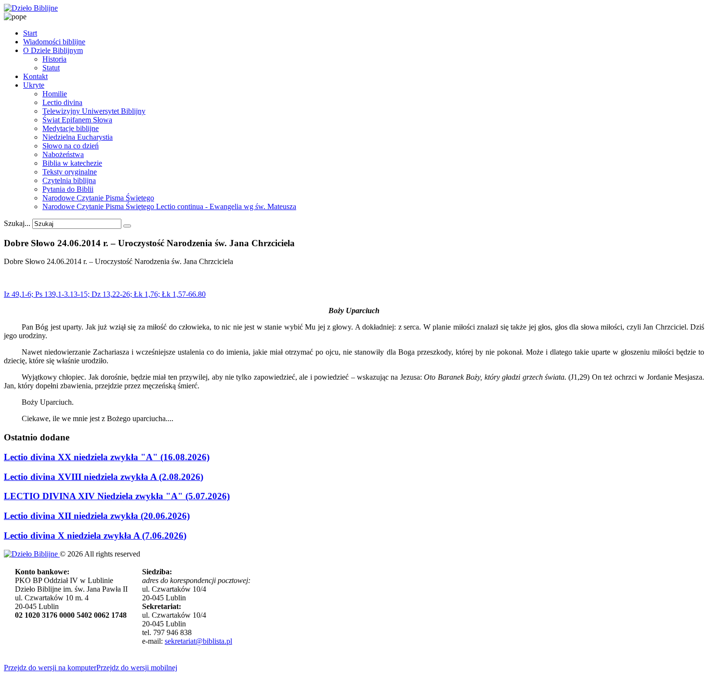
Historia (54, 59)
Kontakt (35, 76)
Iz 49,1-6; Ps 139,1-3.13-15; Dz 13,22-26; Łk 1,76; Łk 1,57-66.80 (105, 294)
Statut (51, 68)
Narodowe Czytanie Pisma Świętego (98, 198)
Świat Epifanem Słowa (77, 120)
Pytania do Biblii (67, 189)
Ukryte (33, 85)
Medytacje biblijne (70, 128)
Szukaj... (17, 223)
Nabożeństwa (63, 154)
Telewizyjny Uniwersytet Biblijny (93, 111)
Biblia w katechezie (72, 163)
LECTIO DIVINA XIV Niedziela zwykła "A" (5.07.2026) (117, 496)
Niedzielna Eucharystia (77, 137)
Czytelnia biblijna (69, 180)
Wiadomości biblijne (54, 42)
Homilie (54, 94)
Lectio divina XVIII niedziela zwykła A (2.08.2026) (103, 477)
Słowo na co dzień (70, 146)
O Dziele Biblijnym (53, 50)
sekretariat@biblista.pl (198, 641)
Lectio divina (62, 102)
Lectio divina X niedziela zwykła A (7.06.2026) (95, 535)
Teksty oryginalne (69, 172)
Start (30, 33)
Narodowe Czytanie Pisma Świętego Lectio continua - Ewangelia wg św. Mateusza (169, 206)
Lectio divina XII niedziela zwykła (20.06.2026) (97, 516)
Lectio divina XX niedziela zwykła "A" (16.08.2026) (107, 457)
